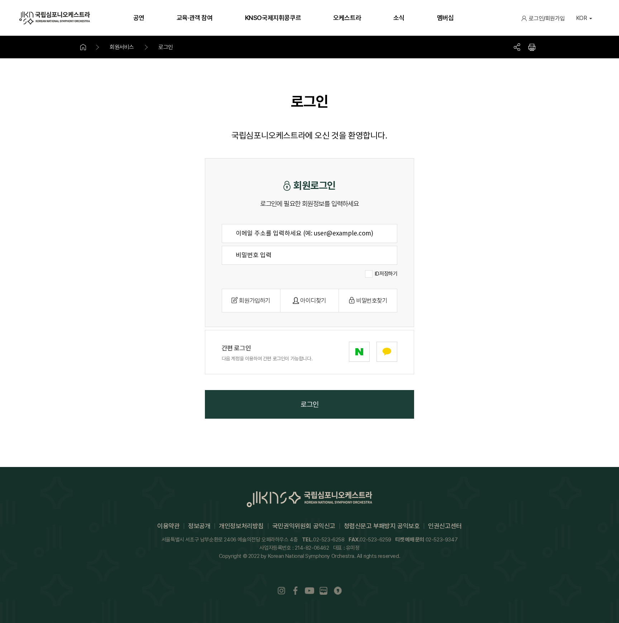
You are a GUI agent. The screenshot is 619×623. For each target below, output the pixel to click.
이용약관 (168, 526)
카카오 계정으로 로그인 (386, 352)
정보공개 (199, 526)
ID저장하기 (386, 274)
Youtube (309, 591)
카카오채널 (337, 591)
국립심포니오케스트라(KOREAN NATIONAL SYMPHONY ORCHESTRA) (54, 17)
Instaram (281, 591)
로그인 (536, 18)
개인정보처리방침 (241, 526)
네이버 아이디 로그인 (359, 352)
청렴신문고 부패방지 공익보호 (382, 526)
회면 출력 (532, 47)
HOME (87, 47)
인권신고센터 (445, 526)
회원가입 (555, 18)
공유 (517, 47)
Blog (323, 591)
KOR (581, 18)
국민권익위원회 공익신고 (303, 526)
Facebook (295, 591)
